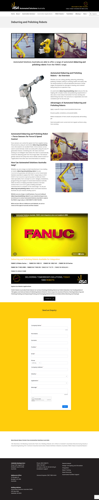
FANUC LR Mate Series (19, 263)
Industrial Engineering (17, 446)
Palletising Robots (36, 292)
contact (37, 173)
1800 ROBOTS (29, 200)
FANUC (32, 175)
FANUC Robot (72, 446)
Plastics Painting (69, 292)
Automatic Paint (33, 444)
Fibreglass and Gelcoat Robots (20, 292)
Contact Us (48, 298)
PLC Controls (28, 446)
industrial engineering (25, 177)
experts (34, 190)
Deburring (65, 73)
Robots (54, 75)
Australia (13, 469)
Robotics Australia (62, 446)
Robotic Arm (50, 444)
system (33, 179)
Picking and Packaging (39, 294)
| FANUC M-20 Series (65, 263)
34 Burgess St (15, 477)
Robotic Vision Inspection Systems (52, 292)
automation (22, 184)
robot (76, 91)
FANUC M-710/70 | (48, 267)
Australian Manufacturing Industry (77, 444)
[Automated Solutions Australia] (28, 5)
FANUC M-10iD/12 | (36, 263)
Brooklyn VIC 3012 (16, 479)
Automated (68, 103)
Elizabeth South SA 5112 (17, 467)
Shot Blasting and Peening (70, 294)
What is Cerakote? (60, 444)
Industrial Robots (81, 446)
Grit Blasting (24, 444)
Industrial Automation (39, 446)
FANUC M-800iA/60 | (62, 267)
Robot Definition (51, 446)
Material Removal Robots (54, 294)
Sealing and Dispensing (24, 294)
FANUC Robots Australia (18, 290)
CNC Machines (15, 444)
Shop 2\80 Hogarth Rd (17, 465)
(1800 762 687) (41, 465)
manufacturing (15, 173)
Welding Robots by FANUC (56, 290)
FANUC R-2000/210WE (18, 271)
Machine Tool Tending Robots (73, 290)
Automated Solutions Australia (26, 62)
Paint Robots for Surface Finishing (37, 290)
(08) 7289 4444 (51, 475)
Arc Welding (42, 444)
